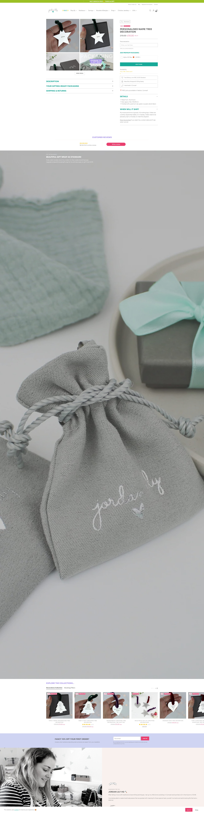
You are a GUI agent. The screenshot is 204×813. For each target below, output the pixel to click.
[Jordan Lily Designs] (53, 10)
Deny (196, 810)
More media (79, 73)
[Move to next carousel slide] (156, 688)
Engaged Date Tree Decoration (173, 720)
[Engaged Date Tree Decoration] (173, 705)
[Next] (120, 1)
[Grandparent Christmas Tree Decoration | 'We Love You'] (116, 705)
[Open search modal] (150, 10)
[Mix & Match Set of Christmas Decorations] (144, 705)
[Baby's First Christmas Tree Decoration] (88, 705)
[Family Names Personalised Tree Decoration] (59, 705)
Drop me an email (125, 120)
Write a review (116, 144)
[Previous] (83, 1)
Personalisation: (124, 41)
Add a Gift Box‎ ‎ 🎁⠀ (131, 57)
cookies (16, 810)
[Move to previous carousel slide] (152, 688)
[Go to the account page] (153, 10)
